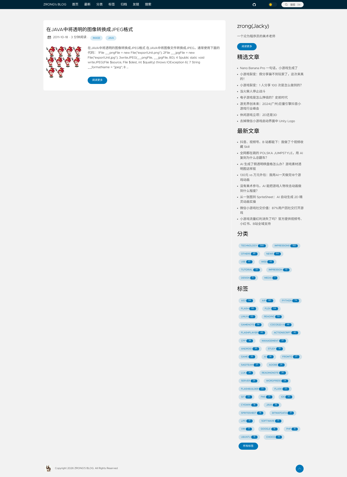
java (111, 38)
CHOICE (273, 437)
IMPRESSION (278, 270)
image (96, 38)
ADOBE (275, 365)
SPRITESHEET (251, 413)
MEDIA (269, 278)
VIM (245, 429)
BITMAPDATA (282, 413)
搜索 (148, 4)
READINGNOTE (273, 373)
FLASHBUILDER (252, 389)
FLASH (247, 309)
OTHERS (248, 254)
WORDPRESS (276, 381)
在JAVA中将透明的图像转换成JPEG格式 (89, 29)
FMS (265, 397)
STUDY (274, 349)
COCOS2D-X (279, 325)
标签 (111, 4)
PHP (291, 429)
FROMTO (289, 357)
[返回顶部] (300, 469)
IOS (285, 397)
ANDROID (249, 349)
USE (245, 262)
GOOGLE (268, 429)
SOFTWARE (270, 421)
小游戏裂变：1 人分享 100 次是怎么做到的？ (271, 85)
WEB (266, 262)
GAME (247, 357)
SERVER (248, 381)
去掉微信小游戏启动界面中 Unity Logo (267, 121)
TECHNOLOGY (252, 246)
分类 (99, 4)
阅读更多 (97, 80)
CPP (246, 341)
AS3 (246, 301)
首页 (75, 4)
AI (267, 357)
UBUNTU (248, 437)
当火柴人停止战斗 (252, 91)
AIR (266, 301)
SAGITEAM (249, 365)
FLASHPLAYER (252, 333)
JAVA (271, 405)
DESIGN (247, 278)
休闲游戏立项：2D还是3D (258, 115)
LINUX (247, 316)
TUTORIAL (249, 270)
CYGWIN (248, 405)
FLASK (280, 389)
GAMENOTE (250, 325)
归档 (124, 4)
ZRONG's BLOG (54, 4)
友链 (136, 4)
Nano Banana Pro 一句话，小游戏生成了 (269, 68)
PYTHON (289, 301)
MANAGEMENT (273, 341)
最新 (87, 4)
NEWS (272, 254)
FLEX (270, 309)
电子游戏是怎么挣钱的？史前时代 (264, 97)
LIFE (245, 421)
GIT (245, 397)
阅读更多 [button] (247, 46)
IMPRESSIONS (285, 246)
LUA (246, 373)
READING (272, 316)
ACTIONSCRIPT (285, 333)
